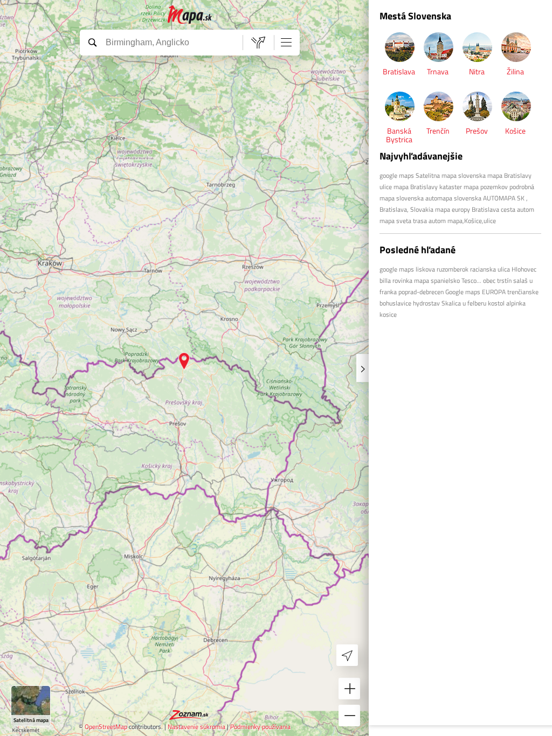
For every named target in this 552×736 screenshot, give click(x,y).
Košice (515, 130)
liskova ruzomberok (442, 269)
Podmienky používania (260, 726)
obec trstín (497, 280)
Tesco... (471, 280)
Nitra (477, 71)
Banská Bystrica (399, 135)
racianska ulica (490, 269)
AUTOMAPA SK (504, 198)
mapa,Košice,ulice (471, 221)
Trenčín (438, 130)
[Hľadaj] (92, 42)
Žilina (515, 71)
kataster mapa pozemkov (473, 187)
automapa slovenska (453, 198)
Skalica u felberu (463, 303)
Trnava (437, 71)
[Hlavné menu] (286, 42)
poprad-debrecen (421, 292)
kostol (496, 303)
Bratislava (399, 71)
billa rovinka (396, 280)
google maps (397, 175)
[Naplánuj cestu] (258, 43)
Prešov (477, 130)
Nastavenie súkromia (196, 726)
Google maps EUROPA (475, 292)
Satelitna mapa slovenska (451, 175)
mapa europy (453, 209)
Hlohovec (524, 269)
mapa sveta (395, 221)
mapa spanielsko (437, 280)
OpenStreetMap (106, 726)
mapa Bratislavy (416, 187)
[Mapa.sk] (190, 14)
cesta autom (517, 209)
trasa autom (429, 221)
